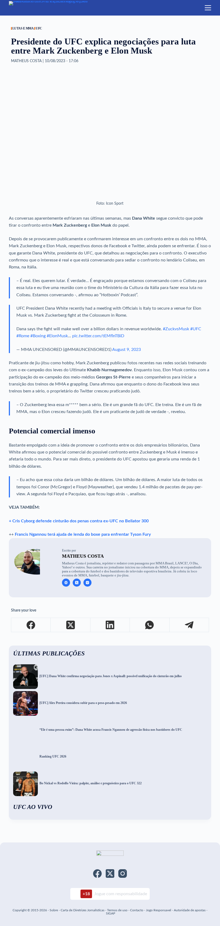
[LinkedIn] (110, 625)
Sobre (54, 910)
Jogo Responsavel (159, 910)
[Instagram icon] (87, 583)
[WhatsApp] (149, 625)
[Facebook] (31, 625)
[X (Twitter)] (70, 625)
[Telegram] (189, 625)
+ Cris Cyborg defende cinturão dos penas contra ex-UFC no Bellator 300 (79, 521)
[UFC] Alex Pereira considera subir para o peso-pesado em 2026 (83, 703)
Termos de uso (117, 910)
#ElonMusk (57, 336)
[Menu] (208, 8)
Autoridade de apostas (190, 910)
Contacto (136, 910)
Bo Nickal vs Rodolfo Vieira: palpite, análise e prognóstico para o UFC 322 (90, 783)
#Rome (22, 336)
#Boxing (38, 336)
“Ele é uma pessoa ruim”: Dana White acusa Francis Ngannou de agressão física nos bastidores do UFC (110, 730)
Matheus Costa (83, 556)
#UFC (195, 329)
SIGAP (110, 913)
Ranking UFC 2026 (52, 756)
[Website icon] (66, 583)
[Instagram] (122, 873)
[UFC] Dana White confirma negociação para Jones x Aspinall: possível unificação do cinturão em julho (110, 676)
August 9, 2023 (126, 349)
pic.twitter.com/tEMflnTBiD (98, 336)
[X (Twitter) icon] (77, 583)
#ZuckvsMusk (176, 329)
